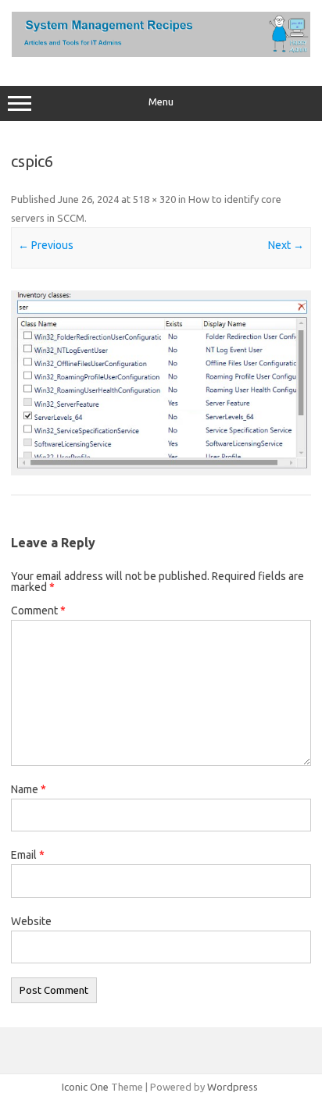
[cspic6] (161, 382)
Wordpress (232, 1086)
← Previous (45, 245)
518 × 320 (154, 199)
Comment (38, 610)
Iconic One (85, 1086)
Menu (161, 102)
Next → (286, 245)
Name (28, 789)
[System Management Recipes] (161, 53)
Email (28, 855)
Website (31, 921)
